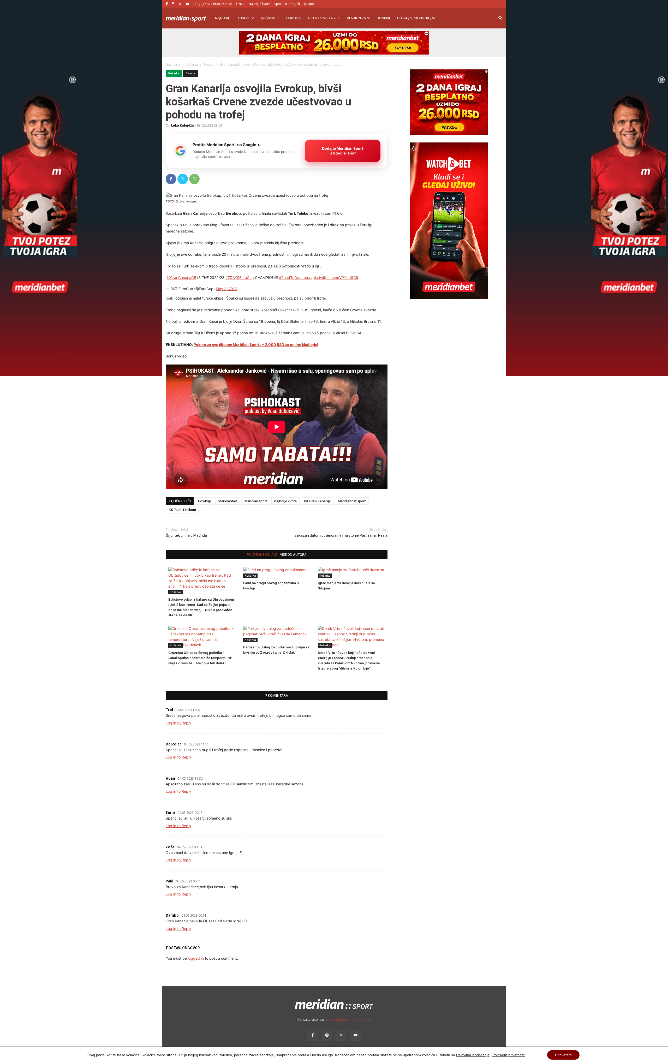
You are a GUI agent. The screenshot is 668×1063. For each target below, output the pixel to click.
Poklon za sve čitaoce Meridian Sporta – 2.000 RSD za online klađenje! (256, 344)
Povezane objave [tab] (262, 555)
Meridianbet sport (352, 501)
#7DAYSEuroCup (239, 277)
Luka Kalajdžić (182, 125)
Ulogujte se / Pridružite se (212, 4)
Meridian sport (255, 501)
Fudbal (244, 18)
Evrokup (204, 501)
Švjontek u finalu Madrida (186, 535)
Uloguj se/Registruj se (416, 18)
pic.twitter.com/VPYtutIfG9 (335, 277)
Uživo (240, 4)
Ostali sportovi (322, 18)
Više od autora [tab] (293, 555)
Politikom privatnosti (508, 1055)
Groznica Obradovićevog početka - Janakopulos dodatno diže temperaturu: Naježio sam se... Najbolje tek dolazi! (200, 658)
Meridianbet (227, 501)
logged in (196, 958)
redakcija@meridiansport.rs (348, 1019)
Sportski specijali (287, 4)
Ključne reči (180, 501)
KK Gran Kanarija (317, 501)
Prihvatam (563, 1055)
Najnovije (223, 18)
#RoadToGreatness (295, 277)
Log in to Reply (178, 723)
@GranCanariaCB (181, 277)
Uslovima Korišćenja (473, 1055)
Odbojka (293, 18)
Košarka (268, 18)
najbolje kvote (285, 501)
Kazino (309, 4)
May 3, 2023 (226, 288)
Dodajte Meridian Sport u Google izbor (342, 150)
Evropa (190, 73)
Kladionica (356, 18)
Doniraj (383, 18)
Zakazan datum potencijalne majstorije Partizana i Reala (340, 535)
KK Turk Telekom (182, 509)
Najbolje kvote (259, 4)
